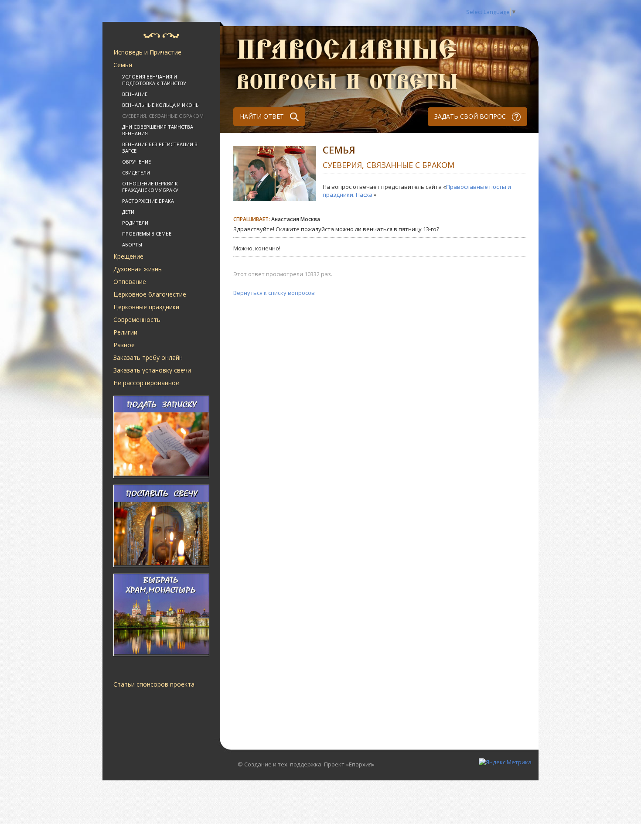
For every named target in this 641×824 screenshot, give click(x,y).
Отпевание (129, 281)
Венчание (134, 94)
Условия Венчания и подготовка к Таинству (154, 79)
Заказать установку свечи (152, 370)
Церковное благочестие (149, 294)
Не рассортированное (146, 383)
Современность (136, 319)
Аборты (132, 244)
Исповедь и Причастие (147, 52)
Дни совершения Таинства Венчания (157, 130)
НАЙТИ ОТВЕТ (263, 116)
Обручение (136, 161)
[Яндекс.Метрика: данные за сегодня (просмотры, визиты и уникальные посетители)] (505, 762)
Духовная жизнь (137, 269)
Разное (124, 345)
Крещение (128, 256)
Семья (122, 65)
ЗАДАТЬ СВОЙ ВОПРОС (471, 116)
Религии (125, 332)
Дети (128, 212)
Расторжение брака (148, 201)
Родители (135, 222)
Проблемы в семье (146, 233)
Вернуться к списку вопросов (274, 293)
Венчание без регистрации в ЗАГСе (160, 147)
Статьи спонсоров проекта (153, 684)
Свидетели (136, 172)
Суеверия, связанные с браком (163, 116)
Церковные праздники (146, 307)
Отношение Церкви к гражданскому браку (150, 186)
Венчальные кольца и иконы (161, 105)
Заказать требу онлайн (148, 357)
